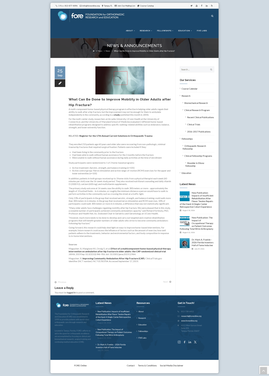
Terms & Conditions (147, 365)
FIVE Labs (142, 338)
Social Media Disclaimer (171, 365)
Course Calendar (190, 88)
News (100, 51)
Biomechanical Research (196, 103)
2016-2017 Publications (199, 131)
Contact (131, 365)
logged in (71, 292)
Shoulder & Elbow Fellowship (194, 164)
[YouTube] (196, 6)
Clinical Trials (193, 124)
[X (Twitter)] (195, 342)
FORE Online (80, 365)
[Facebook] (201, 6)
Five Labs (202, 31)
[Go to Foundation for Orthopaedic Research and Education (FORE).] (93, 51)
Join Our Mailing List (126, 5)
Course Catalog (147, 5)
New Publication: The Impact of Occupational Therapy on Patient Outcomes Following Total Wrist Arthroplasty (196, 223)
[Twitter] (191, 6)
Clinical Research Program (197, 110)
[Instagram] (179, 342)
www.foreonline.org (189, 321)
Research (145, 31)
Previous (62, 282)
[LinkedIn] (206, 6)
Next (165, 281)
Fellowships (164, 31)
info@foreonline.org (91, 5)
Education (184, 31)
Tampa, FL (108, 5)
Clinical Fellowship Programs (198, 155)
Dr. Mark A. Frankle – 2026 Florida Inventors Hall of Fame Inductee (203, 242)
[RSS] (211, 6)
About (129, 31)
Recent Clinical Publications (200, 117)
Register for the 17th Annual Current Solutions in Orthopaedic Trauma (115, 135)
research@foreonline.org (191, 316)
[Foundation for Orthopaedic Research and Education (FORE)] (92, 16)
